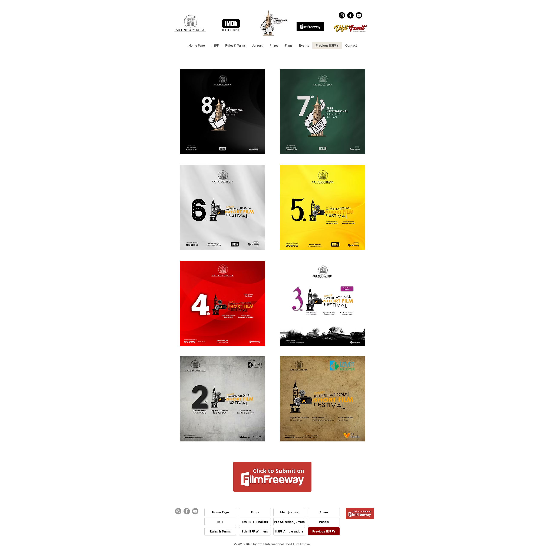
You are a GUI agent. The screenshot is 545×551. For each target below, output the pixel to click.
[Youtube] (359, 15)
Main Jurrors (289, 512)
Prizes (324, 512)
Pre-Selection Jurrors (289, 522)
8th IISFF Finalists (255, 522)
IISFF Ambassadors (289, 531)
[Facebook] (350, 15)
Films (255, 512)
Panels (324, 522)
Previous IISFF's (324, 531)
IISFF (220, 522)
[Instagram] (342, 15)
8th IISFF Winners (255, 531)
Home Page (220, 512)
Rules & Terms (220, 531)
